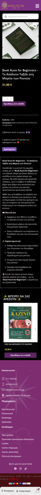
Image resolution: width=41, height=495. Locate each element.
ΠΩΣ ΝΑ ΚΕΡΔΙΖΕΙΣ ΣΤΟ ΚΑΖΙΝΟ (18, 344)
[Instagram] (20, 468)
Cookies (5, 443)
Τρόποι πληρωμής (10, 448)
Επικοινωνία (7, 413)
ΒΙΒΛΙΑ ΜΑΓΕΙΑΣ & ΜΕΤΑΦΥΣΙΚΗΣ (24, 123)
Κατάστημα (7, 418)
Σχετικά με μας (8, 409)
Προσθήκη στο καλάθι (14, 104)
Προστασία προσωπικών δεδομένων (18, 439)
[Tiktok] (25, 468)
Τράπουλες (6, 422)
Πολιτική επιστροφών (11, 456)
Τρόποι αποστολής (10, 452)
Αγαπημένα (9, 149)
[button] (35, 26)
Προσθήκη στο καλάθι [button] (20, 355)
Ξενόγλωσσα (7, 125)
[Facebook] (15, 468)
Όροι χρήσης (7, 435)
